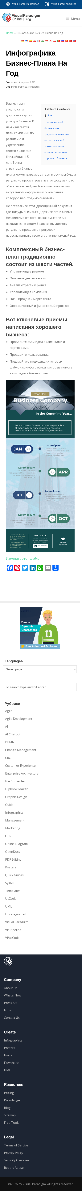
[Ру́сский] (62, 41)
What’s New (12, 995)
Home (10, 33)
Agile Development (18, 719)
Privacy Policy (13, 1153)
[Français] (38, 41)
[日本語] (50, 41)
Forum (8, 1010)
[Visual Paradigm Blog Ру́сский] (21, 19)
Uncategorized (15, 914)
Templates (33, 86)
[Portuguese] (58, 41)
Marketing (12, 828)
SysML (9, 883)
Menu (75, 18)
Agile (8, 711)
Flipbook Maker (16, 789)
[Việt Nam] (66, 41)
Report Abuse (14, 1168)
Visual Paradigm (16, 922)
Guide (9, 805)
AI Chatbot (12, 734)
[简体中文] (70, 41)
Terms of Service (16, 1145)
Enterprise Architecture (22, 773)
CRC (8, 758)
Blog (7, 1108)
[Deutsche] (22, 41)
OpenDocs (12, 852)
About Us (10, 988)
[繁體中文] (74, 41)
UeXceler (11, 898)
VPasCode (12, 938)
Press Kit (10, 1003)
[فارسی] (34, 41)
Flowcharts (11, 1063)
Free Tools (11, 1122)
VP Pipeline (13, 930)
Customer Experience (20, 765)
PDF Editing (13, 859)
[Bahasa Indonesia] (46, 41)
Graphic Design (16, 797)
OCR (8, 836)
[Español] (30, 41)
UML (8, 906)
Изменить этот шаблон (23, 558)
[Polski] (54, 41)
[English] (26, 41)
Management (14, 820)
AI (6, 726)
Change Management (20, 750)
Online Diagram (16, 844)
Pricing (9, 1093)
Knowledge (12, 1100)
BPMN (9, 742)
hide (49, 115)
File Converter (15, 781)
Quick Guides (14, 875)
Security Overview (16, 1160)
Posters (10, 867)
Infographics (20, 86)
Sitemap (10, 1115)
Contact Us (12, 1018)
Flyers (8, 1055)
